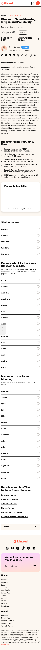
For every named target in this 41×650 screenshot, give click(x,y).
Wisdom (5, 248)
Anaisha (5, 293)
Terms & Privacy (7, 626)
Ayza (3, 280)
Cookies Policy (6, 623)
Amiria (4, 361)
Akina (3, 478)
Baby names (15, 15)
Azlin (3, 324)
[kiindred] (7, 3)
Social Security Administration (23, 209)
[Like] (38, 229)
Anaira (4, 305)
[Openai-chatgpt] (18, 55)
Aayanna (5, 435)
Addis (3, 441)
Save (21, 32)
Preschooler (5, 590)
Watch (3, 601)
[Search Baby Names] (3, 332)
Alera (3, 349)
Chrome (5, 254)
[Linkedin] (10, 55)
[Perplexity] (26, 55)
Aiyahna (5, 466)
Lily (2, 410)
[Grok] (22, 55)
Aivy (3, 355)
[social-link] (7, 548)
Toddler (4, 587)
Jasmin (4, 397)
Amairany (5, 299)
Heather (5, 391)
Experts (4, 603)
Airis (3, 311)
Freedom (5, 242)
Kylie (3, 404)
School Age (5, 593)
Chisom (4, 229)
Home (3, 15)
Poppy (4, 422)
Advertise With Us (8, 621)
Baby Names (5, 606)
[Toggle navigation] (38, 3)
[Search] (33, 3)
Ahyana (4, 453)
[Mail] (14, 55)
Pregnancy (5, 582)
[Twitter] (6, 55)
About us (4, 615)
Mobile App (5, 618)
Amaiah (4, 318)
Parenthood (5, 598)
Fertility (4, 580)
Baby (3, 585)
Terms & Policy (5, 644)
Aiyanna (5, 472)
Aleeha (4, 336)
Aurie (3, 367)
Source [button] (6, 527)
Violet (4, 428)
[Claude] (34, 55)
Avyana (4, 287)
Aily (3, 342)
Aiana (3, 459)
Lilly (3, 416)
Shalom (4, 235)
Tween (3, 595)
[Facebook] (2, 55)
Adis (3, 447)
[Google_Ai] (30, 55)
